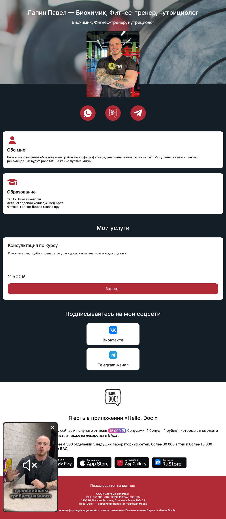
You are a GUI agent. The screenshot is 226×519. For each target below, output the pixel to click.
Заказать (113, 289)
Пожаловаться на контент (113, 485)
